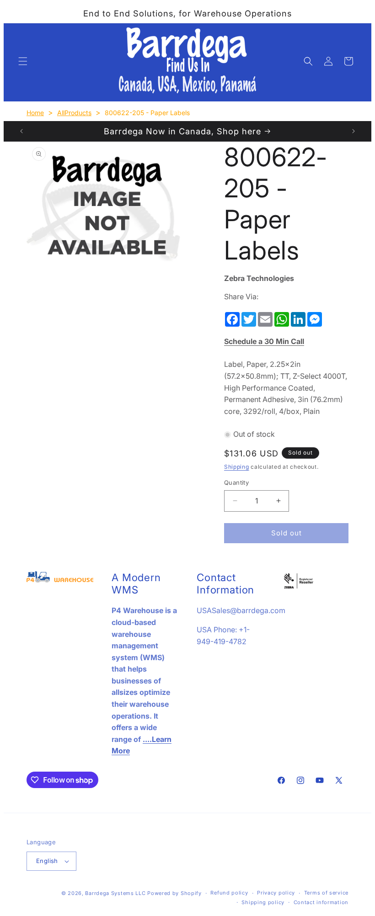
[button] (23, 61)
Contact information (321, 902)
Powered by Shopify (174, 893)
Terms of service (326, 893)
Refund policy (229, 893)
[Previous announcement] (21, 131)
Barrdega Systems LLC (115, 893)
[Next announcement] (353, 131)
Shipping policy (262, 902)
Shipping (236, 466)
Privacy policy (276, 893)
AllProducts (74, 112)
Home (35, 112)
